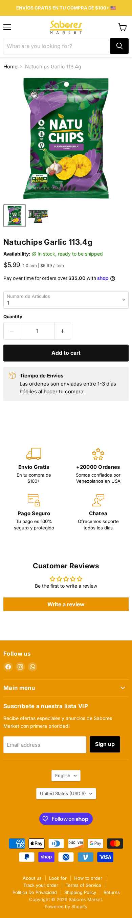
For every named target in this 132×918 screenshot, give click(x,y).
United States (63, 793)
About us (32, 878)
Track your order (40, 885)
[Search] (119, 46)
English (62, 775)
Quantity (12, 316)
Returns (112, 892)
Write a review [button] (66, 604)
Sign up (105, 744)
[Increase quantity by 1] (63, 331)
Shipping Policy (80, 892)
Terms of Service (83, 885)
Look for (58, 878)
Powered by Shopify (66, 906)
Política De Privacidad (35, 892)
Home (10, 66)
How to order (88, 878)
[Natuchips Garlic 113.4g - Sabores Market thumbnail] (14, 215)
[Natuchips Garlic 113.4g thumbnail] (38, 215)
